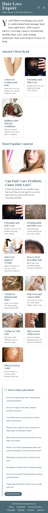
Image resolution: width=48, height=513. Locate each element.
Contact (30, 510)
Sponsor (40, 510)
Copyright (11, 510)
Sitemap (21, 510)
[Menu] (44, 8)
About (11, 507)
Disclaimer (21, 507)
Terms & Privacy (35, 507)
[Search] (39, 8)
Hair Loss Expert (12, 6)
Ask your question (13, 494)
